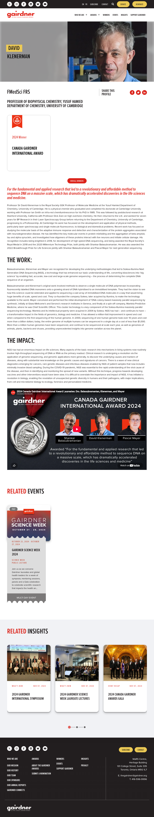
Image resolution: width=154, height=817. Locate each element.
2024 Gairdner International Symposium (28, 696)
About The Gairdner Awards (41, 767)
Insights (124, 15)
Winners (106, 15)
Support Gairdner (138, 15)
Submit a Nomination (41, 773)
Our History (12, 770)
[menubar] (92, 14)
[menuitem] (81, 14)
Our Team (11, 775)
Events (115, 15)
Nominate (139, 4)
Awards (93, 15)
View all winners (77, 180)
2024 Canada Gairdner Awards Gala (122, 696)
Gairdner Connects (16, 790)
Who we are (79, 15)
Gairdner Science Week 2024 (26, 552)
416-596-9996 (139, 779)
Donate (123, 4)
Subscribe (94, 4)
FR (86, 4)
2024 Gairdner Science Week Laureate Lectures (75, 696)
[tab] (69, 727)
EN (83, 4)
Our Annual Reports (16, 785)
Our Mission (12, 765)
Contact (105, 4)
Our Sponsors (13, 780)
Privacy (84, 765)
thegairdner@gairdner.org (134, 775)
